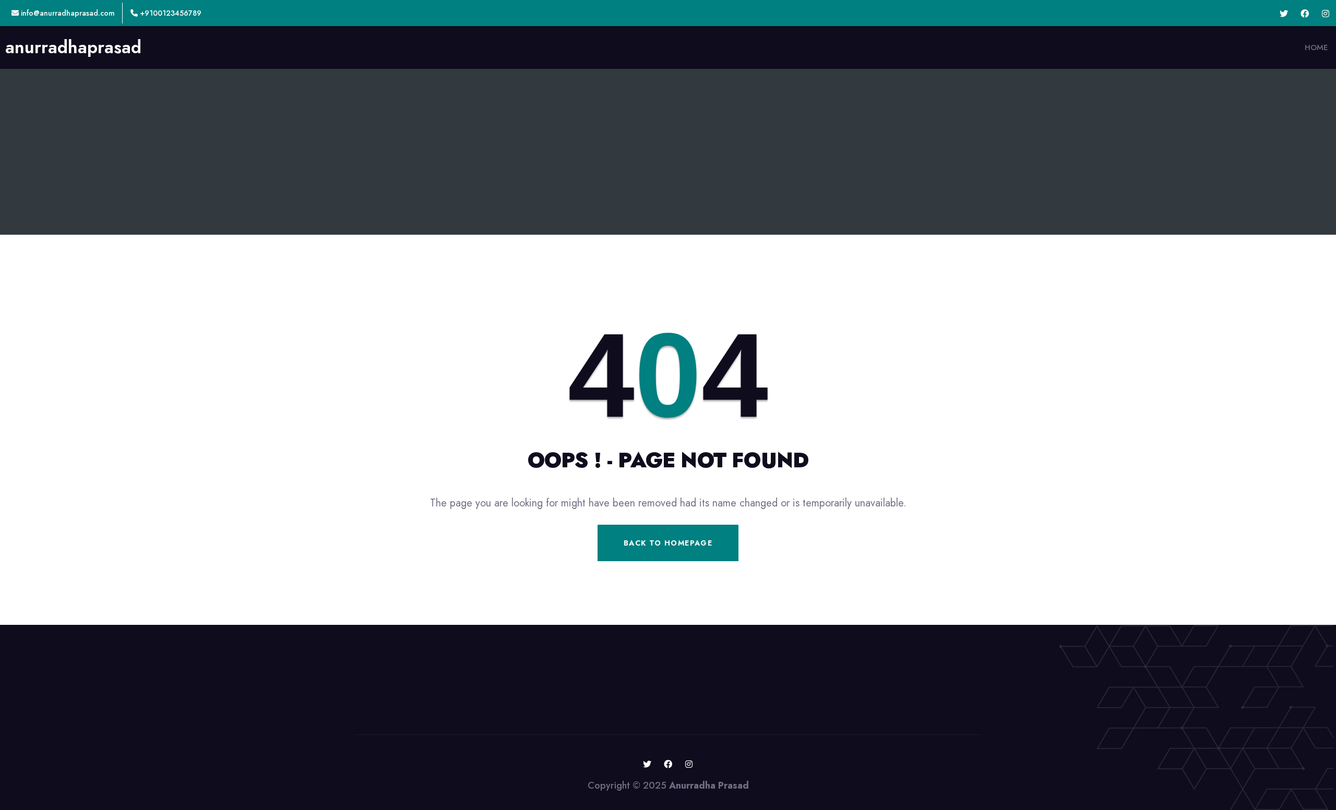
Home (1316, 47)
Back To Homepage (668, 543)
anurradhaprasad (73, 47)
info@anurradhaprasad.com (67, 13)
